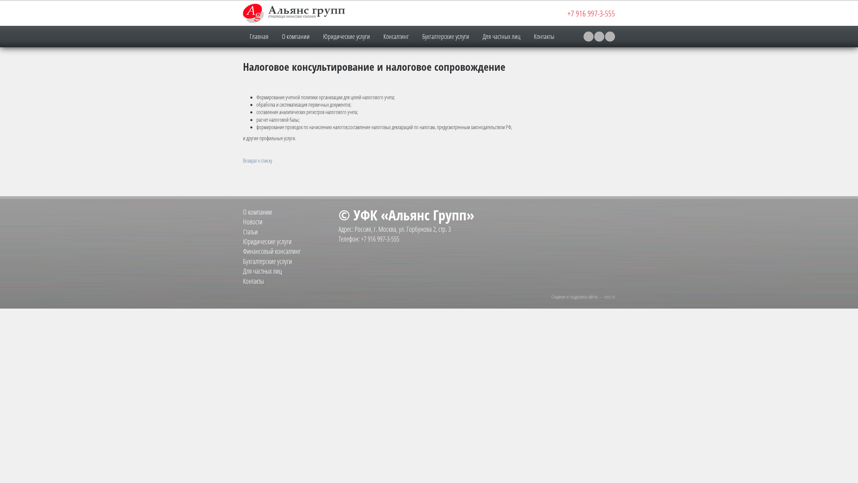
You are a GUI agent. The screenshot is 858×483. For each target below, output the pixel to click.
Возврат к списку (257, 160)
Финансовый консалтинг (272, 251)
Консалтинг (396, 36)
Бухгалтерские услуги (445, 36)
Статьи (250, 231)
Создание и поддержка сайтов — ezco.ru (583, 296)
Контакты (544, 36)
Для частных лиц (501, 36)
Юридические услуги (346, 36)
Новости (252, 221)
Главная (259, 36)
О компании (296, 36)
